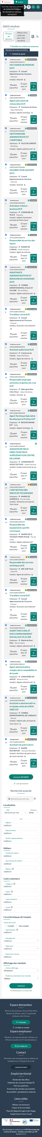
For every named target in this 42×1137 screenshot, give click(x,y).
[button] (35, 798)
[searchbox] (21, 825)
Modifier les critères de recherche (25, 46)
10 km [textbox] (31, 813)
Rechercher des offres (21, 1080)
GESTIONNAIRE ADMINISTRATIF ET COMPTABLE (19, 136)
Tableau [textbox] (7, 978)
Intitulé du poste (18, 54)
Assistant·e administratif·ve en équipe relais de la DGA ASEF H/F (22, 706)
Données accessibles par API (27, 1132)
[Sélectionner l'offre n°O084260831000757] (6, 59)
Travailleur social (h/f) (20, 314)
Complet (11, 926)
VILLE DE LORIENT (28, 143)
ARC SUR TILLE (27, 569)
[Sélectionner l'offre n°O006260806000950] (6, 344)
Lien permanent (22, 783)
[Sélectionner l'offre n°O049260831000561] (6, 661)
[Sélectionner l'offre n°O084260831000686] (6, 164)
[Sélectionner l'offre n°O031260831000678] (6, 235)
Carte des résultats (8, 36)
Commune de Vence (29, 107)
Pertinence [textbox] (8, 971)
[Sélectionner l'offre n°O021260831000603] (6, 557)
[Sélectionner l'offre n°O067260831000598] (6, 410)
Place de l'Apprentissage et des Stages (21, 1111)
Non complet (24, 926)
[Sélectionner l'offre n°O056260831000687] (6, 128)
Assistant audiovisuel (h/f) (22, 349)
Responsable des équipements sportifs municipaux (19, 527)
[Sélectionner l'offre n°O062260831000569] (6, 519)
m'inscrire (22, 1022)
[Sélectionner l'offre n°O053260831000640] (6, 200)
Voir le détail (33, 86)
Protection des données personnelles (21, 1089)
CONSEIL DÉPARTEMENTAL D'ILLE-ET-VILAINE (21, 287)
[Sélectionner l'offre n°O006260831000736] (6, 95)
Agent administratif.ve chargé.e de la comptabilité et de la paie (23, 670)
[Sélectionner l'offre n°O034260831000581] (6, 697)
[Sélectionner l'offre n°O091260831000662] (6, 309)
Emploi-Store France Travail (21, 1114)
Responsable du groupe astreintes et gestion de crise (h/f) (23, 382)
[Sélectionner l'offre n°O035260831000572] (6, 625)
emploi (20, 2)
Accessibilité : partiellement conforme (21, 1092)
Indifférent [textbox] (8, 941)
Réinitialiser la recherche (22, 990)
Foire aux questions (21, 1086)
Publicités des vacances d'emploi (20, 1083)
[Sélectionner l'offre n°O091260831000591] (6, 590)
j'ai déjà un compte (22, 1027)
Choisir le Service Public (21, 1108)
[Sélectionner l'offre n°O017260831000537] (6, 739)
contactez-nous (21, 1067)
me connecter (22, 1046)
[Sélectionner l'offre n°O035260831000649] (6, 267)
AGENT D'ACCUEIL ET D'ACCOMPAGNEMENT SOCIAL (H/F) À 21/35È (21, 633)
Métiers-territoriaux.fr (21, 1105)
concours (7, 2)
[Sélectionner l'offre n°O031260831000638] (6, 443)
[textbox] (15, 812)
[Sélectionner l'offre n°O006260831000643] (6, 374)
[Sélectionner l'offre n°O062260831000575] (6, 484)
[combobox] (15, 812)
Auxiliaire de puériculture (21, 744)
